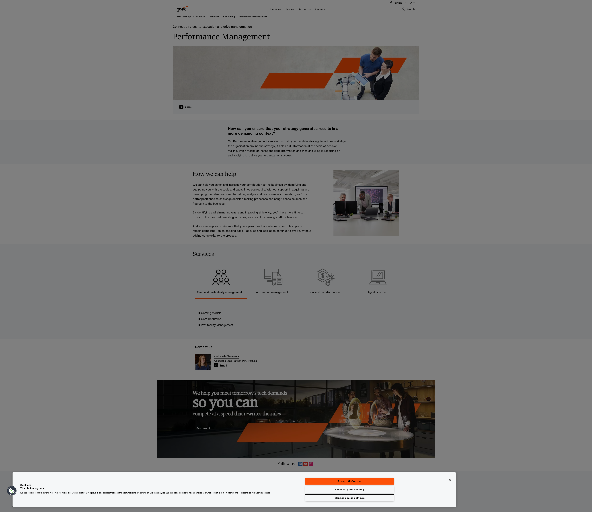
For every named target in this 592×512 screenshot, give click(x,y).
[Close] (449, 479)
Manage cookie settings (350, 498)
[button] (12, 491)
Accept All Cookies (350, 481)
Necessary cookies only (350, 489)
